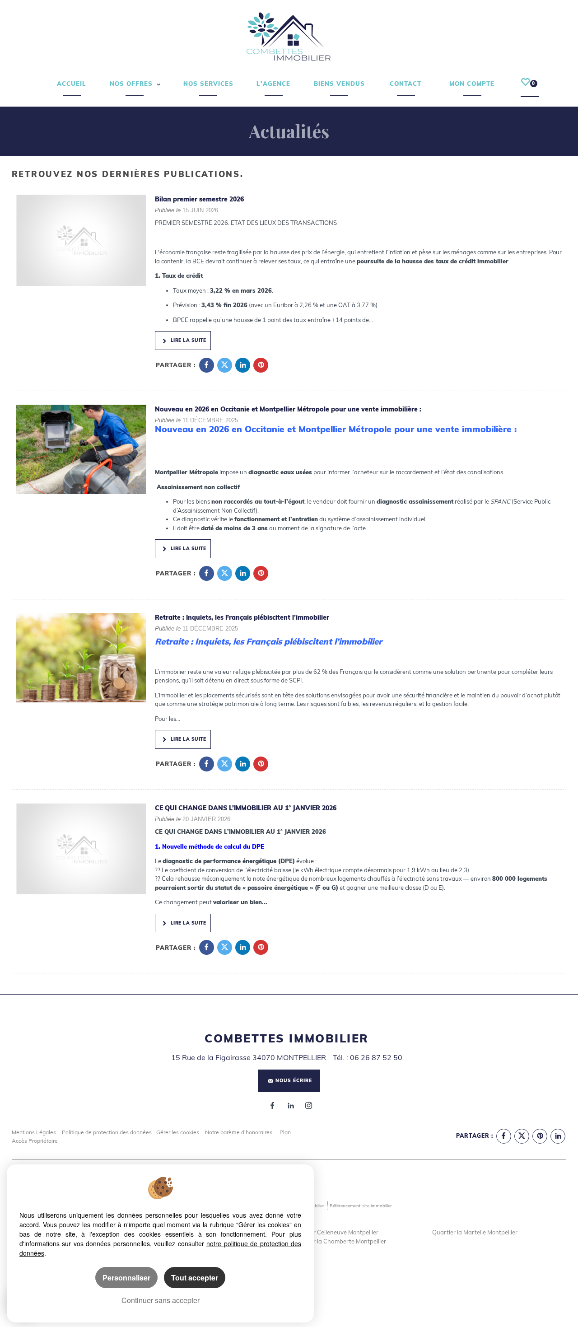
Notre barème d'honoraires (239, 1132)
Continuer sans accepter (160, 1300)
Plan (285, 1132)
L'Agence (273, 83)
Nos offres (132, 83)
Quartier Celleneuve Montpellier (335, 1232)
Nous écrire (293, 1081)
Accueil (71, 83)
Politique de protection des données (107, 1132)
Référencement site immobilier (361, 1205)
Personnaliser (126, 1277)
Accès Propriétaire (35, 1140)
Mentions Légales (34, 1132)
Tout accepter (194, 1277)
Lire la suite (187, 340)
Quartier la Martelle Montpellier (474, 1232)
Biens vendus (339, 83)
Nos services (208, 83)
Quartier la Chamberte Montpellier (339, 1241)
